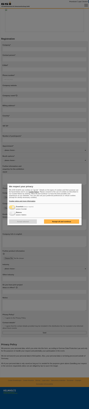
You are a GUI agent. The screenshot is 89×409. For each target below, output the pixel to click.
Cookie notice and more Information (22, 201)
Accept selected (23, 221)
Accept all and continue (61, 221)
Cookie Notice (34, 192)
